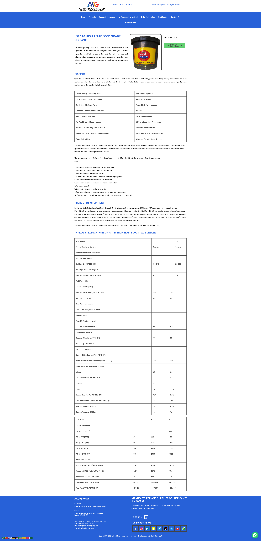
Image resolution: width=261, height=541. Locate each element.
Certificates (163, 17)
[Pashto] (17, 538)
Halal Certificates (148, 17)
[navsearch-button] (146, 517)
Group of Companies (107, 17)
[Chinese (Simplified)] (6, 538)
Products (92, 17)
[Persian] (20, 538)
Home (83, 17)
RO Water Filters (131, 23)
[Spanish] (24, 538)
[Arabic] (3, 538)
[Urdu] (31, 538)
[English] (10, 538)
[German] (13, 538)
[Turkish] (27, 538)
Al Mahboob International (128, 17)
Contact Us (175, 17)
